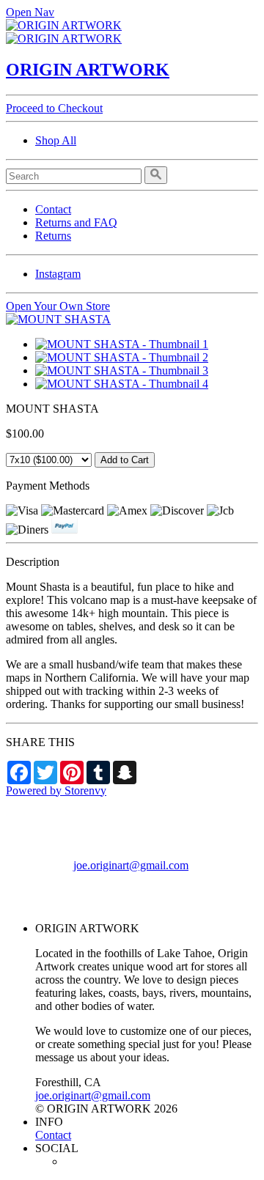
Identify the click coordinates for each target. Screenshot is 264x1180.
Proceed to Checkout (54, 108)
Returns (53, 235)
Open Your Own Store (58, 306)
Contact (53, 209)
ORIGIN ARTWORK (87, 69)
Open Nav (30, 12)
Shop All (55, 140)
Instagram (58, 274)
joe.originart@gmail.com (130, 865)
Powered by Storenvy (56, 790)
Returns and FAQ (76, 222)
